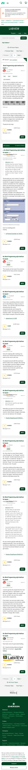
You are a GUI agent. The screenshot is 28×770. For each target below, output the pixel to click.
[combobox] (10, 38)
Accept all (14, 763)
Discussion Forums (18, 20)
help (4, 76)
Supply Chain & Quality (19, 735)
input (9, 76)
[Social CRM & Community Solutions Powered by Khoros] (13, 692)
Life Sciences (11, 716)
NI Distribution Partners (7, 723)
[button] (14, 103)
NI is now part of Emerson (8, 733)
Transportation (6, 718)
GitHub (5, 650)
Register (13, 33)
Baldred (22, 145)
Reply (22, 137)
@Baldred (7, 162)
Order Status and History (19, 723)
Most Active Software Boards (9, 22)
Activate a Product (11, 745)
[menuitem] (21, 3)
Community (9, 20)
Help (25, 33)
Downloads (4, 743)
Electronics (11, 714)
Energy (17, 714)
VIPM (19, 649)
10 (7, 667)
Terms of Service (16, 725)
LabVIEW (21, 22)
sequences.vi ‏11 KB (11, 318)
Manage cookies (14, 767)
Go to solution (13, 60)
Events (4, 737)
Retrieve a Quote (7, 725)
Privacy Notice (15, 756)
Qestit (16, 649)
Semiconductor (19, 716)
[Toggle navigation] (8, 3)
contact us (14, 14)
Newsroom (9, 735)
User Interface (7, 79)
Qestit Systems (7, 654)
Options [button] (22, 70)
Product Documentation (14, 743)
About (16, 733)
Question (15, 76)
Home (2, 20)
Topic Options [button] (5, 42)
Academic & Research (7, 712)
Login (19, 33)
